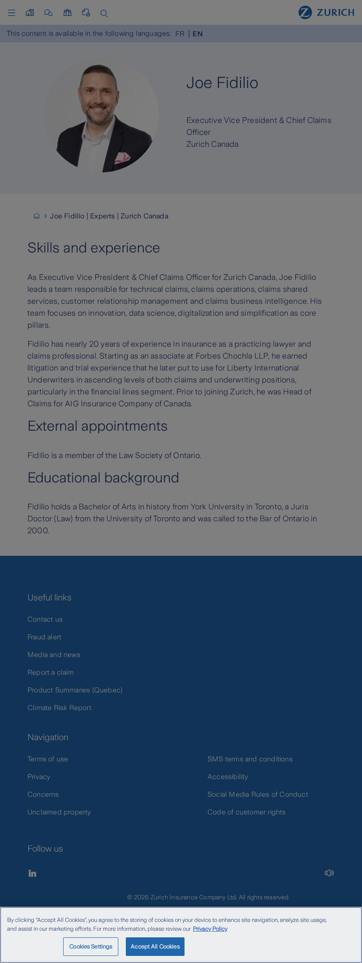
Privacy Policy (210, 928)
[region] (181, 935)
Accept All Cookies (155, 946)
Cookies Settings (90, 946)
